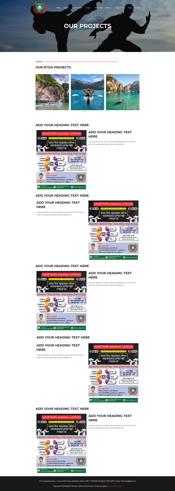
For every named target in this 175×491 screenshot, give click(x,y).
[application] (68, 8)
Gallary (107, 8)
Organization (76, 8)
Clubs (88, 8)
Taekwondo (99, 8)
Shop (130, 8)
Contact (137, 8)
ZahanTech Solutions (115, 486)
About (65, 8)
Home (59, 8)
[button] (84, 111)
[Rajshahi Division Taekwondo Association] (39, 8)
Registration (119, 8)
